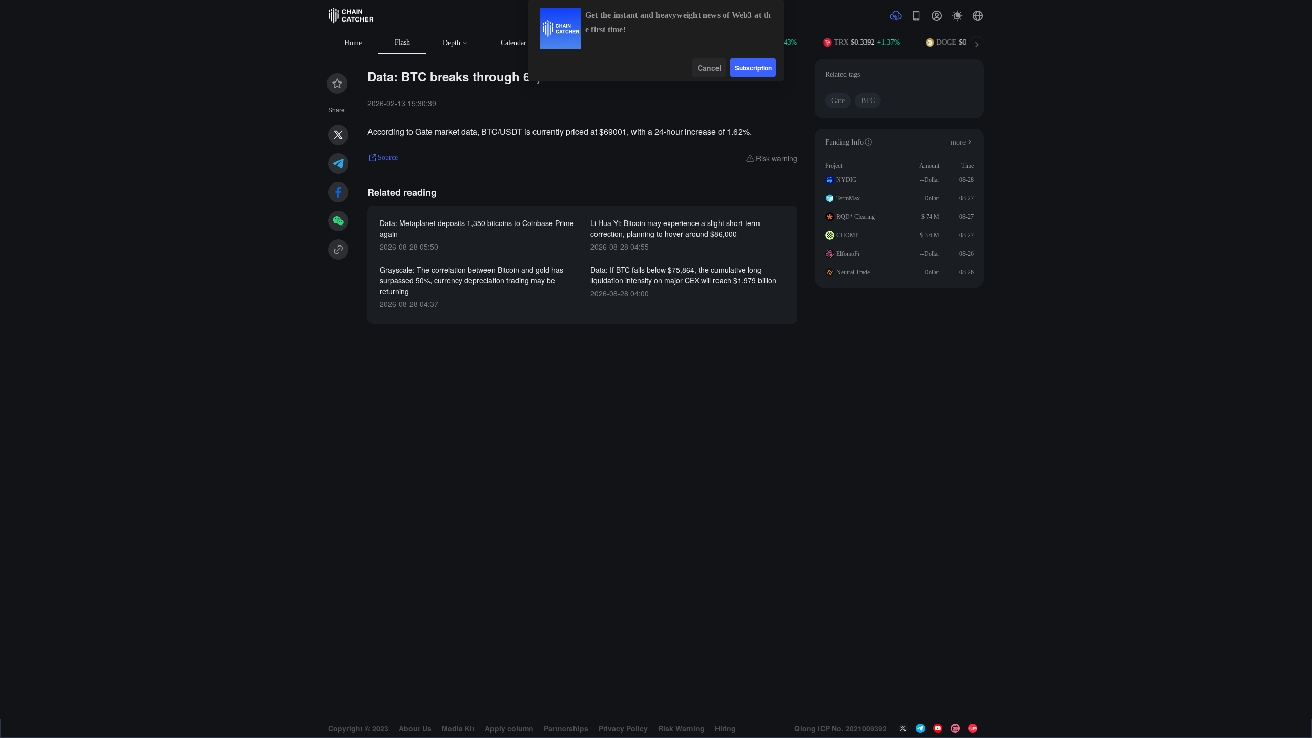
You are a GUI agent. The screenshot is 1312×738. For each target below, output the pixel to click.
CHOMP (847, 235)
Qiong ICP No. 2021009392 (840, 728)
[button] (978, 16)
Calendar (513, 43)
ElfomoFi (847, 253)
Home (353, 43)
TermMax (848, 198)
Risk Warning (681, 728)
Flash (402, 42)
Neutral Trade (853, 272)
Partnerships (566, 728)
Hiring (725, 728)
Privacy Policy (623, 728)
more (958, 142)
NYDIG (846, 179)
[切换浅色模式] (957, 16)
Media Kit (458, 728)
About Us (415, 728)
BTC (868, 101)
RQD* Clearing (855, 216)
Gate (838, 101)
